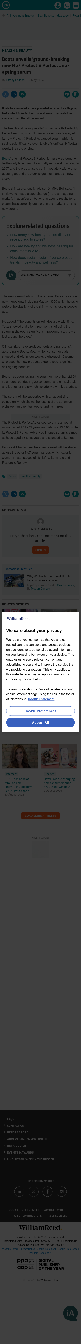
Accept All (40, 722)
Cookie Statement (41, 698)
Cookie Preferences (40, 711)
